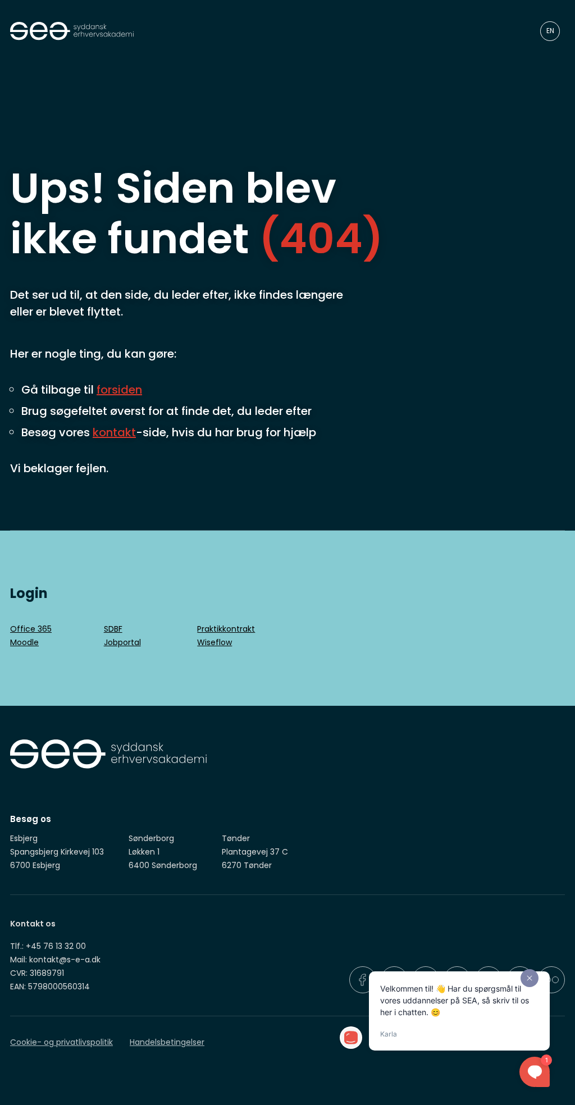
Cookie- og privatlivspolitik (61, 1042)
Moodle (24, 642)
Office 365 (31, 628)
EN (550, 30)
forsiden (119, 390)
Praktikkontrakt (226, 628)
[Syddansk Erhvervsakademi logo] (258, 31)
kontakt (114, 432)
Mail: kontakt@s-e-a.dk (55, 959)
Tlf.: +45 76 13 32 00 (48, 946)
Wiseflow (214, 642)
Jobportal (122, 642)
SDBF (113, 628)
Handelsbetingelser (167, 1042)
